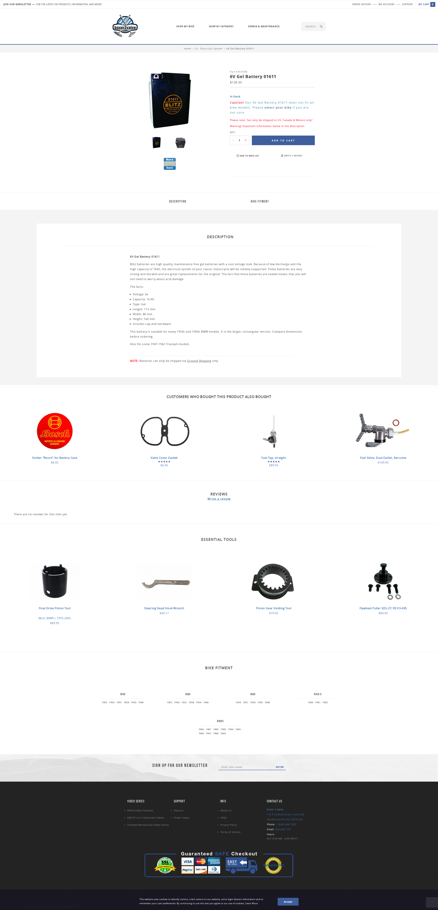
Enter (280, 767)
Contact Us (283, 829)
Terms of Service (230, 832)
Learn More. (251, 903)
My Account (387, 4)
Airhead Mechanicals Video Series (148, 824)
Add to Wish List (249, 155)
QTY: (233, 132)
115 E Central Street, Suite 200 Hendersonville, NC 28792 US (285, 814)
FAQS (223, 817)
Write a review (219, 499)
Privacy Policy (228, 824)
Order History (361, 4)
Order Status (182, 817)
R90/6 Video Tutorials (140, 810)
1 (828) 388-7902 (286, 824)
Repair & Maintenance (264, 26)
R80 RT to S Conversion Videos (145, 817)
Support (407, 4)
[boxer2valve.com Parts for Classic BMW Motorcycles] (125, 26)
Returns (179, 810)
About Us (225, 810)
